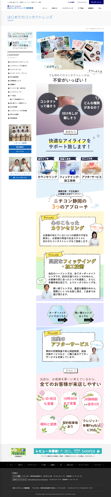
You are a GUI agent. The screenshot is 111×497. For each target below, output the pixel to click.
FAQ (99, 8)
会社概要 (71, 2)
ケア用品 (80, 8)
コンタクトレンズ (67, 8)
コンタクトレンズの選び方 (18, 66)
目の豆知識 (13, 107)
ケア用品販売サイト (18, 99)
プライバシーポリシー (84, 465)
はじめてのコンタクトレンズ (19, 62)
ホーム (45, 8)
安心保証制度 (14, 77)
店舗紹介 (13, 84)
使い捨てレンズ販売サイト (18, 103)
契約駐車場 (13, 118)
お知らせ (54, 8)
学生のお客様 (14, 114)
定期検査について (15, 81)
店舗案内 (91, 8)
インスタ (21, 151)
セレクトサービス (15, 69)
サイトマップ (82, 2)
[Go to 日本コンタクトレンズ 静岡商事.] (87, 28)
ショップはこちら (21, 178)
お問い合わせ (97, 2)
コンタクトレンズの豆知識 (18, 110)
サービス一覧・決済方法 (17, 88)
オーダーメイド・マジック (18, 73)
